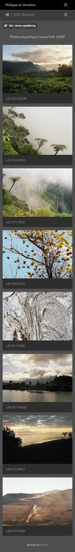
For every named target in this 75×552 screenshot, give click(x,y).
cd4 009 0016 (15, 284)
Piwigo (44, 544)
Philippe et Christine (20, 5)
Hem (7, 14)
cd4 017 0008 (15, 346)
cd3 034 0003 (15, 160)
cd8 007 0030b (16, 407)
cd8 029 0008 (15, 531)
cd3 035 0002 (15, 222)
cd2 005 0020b (16, 98)
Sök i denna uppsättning (22, 25)
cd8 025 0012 (15, 469)
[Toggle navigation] (66, 5)
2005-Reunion (24, 14)
